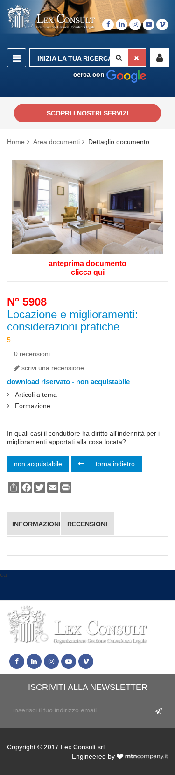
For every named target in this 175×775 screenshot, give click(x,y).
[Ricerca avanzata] (126, 74)
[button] (159, 57)
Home (16, 141)
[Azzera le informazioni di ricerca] (137, 57)
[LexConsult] (51, 17)
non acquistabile (38, 463)
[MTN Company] (142, 756)
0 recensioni (32, 354)
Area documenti (56, 141)
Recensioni (87, 524)
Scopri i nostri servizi (88, 113)
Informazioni (36, 524)
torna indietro (114, 463)
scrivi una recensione (52, 368)
